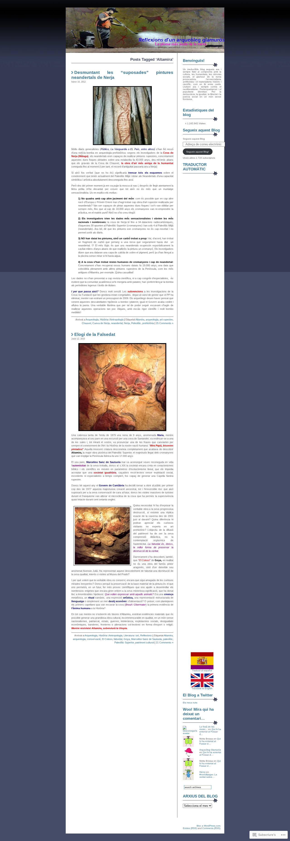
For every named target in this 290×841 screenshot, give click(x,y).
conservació (94, 639)
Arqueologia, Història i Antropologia (104, 319)
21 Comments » (164, 642)
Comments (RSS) (211, 828)
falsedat (118, 639)
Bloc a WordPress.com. (209, 825)
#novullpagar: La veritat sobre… (208, 775)
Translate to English (202, 688)
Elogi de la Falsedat (94, 334)
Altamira (139, 319)
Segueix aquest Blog (201, 130)
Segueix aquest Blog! (197, 151)
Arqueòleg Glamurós (210, 750)
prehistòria (148, 323)
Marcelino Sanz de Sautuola (146, 639)
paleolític (168, 639)
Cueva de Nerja (101, 323)
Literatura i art (131, 635)
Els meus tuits (190, 702)
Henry (202, 772)
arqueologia (152, 319)
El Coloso (107, 639)
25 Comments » (164, 323)
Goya (127, 639)
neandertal (117, 323)
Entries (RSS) (190, 828)
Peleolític (136, 323)
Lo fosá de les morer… (206, 727)
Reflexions (146, 635)
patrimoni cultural (144, 642)
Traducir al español (202, 670)
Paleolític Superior (124, 642)
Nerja (127, 323)
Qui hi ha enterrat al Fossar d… (210, 731)
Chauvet (86, 323)
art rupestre (166, 319)
